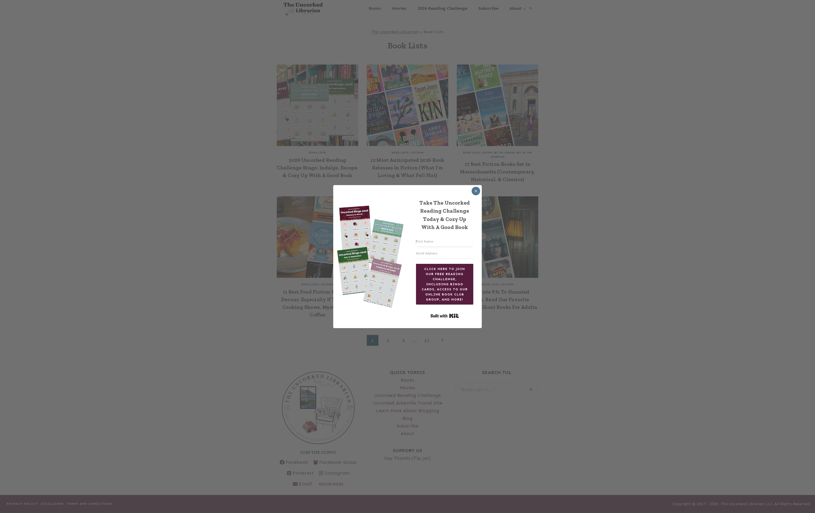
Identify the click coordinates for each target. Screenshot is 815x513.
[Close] (476, 191)
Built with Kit (445, 316)
